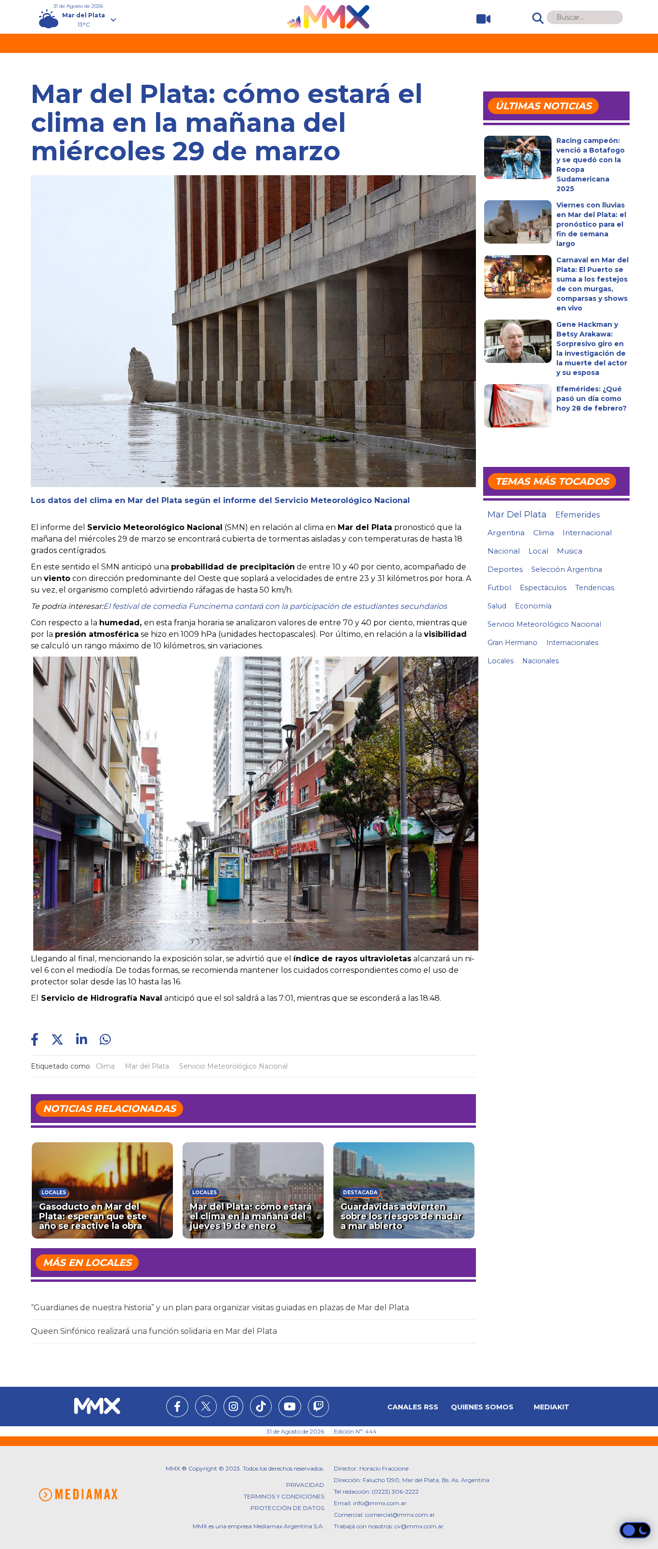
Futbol (499, 587)
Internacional (587, 532)
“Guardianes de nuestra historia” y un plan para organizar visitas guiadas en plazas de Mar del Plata (220, 1307)
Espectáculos (543, 587)
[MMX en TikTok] (261, 1406)
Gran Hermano (512, 642)
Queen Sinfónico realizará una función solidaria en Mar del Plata (154, 1331)
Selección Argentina (566, 569)
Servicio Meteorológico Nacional (233, 1066)
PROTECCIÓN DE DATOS (287, 1507)
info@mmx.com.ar (380, 1503)
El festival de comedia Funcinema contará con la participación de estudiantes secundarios (275, 606)
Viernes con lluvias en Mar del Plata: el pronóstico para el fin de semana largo (591, 224)
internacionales (572, 642)
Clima (105, 1066)
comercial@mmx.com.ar (400, 1514)
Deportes (505, 569)
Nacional (503, 550)
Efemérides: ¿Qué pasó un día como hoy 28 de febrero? (591, 399)
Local (538, 550)
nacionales (540, 661)
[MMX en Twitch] (318, 1408)
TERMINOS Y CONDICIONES (284, 1496)
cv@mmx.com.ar (419, 1526)
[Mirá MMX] (479, 19)
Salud (496, 606)
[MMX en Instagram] (233, 1408)
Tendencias (594, 587)
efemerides (577, 514)
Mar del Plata (147, 1066)
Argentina (506, 532)
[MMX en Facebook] (177, 1408)
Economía (533, 606)
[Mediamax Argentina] (78, 1494)
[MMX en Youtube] (289, 1408)
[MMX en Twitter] (206, 1406)
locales (500, 661)
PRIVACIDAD (305, 1484)
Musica (569, 551)
